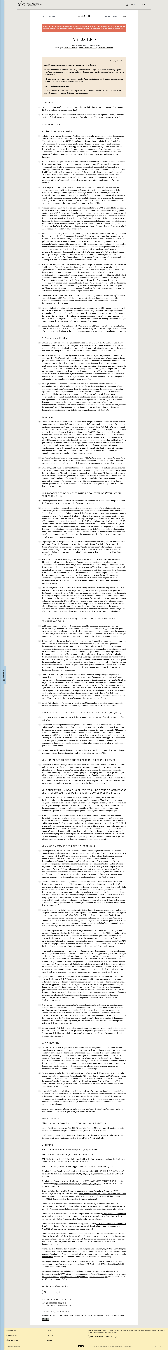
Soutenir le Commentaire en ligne (102, 1336)
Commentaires (11, 1330)
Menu (143, 4)
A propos (50, 1335)
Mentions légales (128, 1346)
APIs (89, 1346)
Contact (49, 1340)
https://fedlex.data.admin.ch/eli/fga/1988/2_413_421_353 (77, 1184)
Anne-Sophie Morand (88, 48)
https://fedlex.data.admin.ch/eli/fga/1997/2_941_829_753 (69, 1174)
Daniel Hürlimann (105, 48)
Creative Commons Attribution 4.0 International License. (105, 1315)
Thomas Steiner (70, 48)
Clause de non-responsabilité (99, 1346)
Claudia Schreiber (92, 45)
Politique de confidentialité (115, 1346)
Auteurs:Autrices (11, 1335)
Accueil (49, 1330)
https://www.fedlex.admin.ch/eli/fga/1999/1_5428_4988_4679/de (80, 1264)
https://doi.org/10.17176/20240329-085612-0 (56, 1305)
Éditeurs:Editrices (12, 1340)
